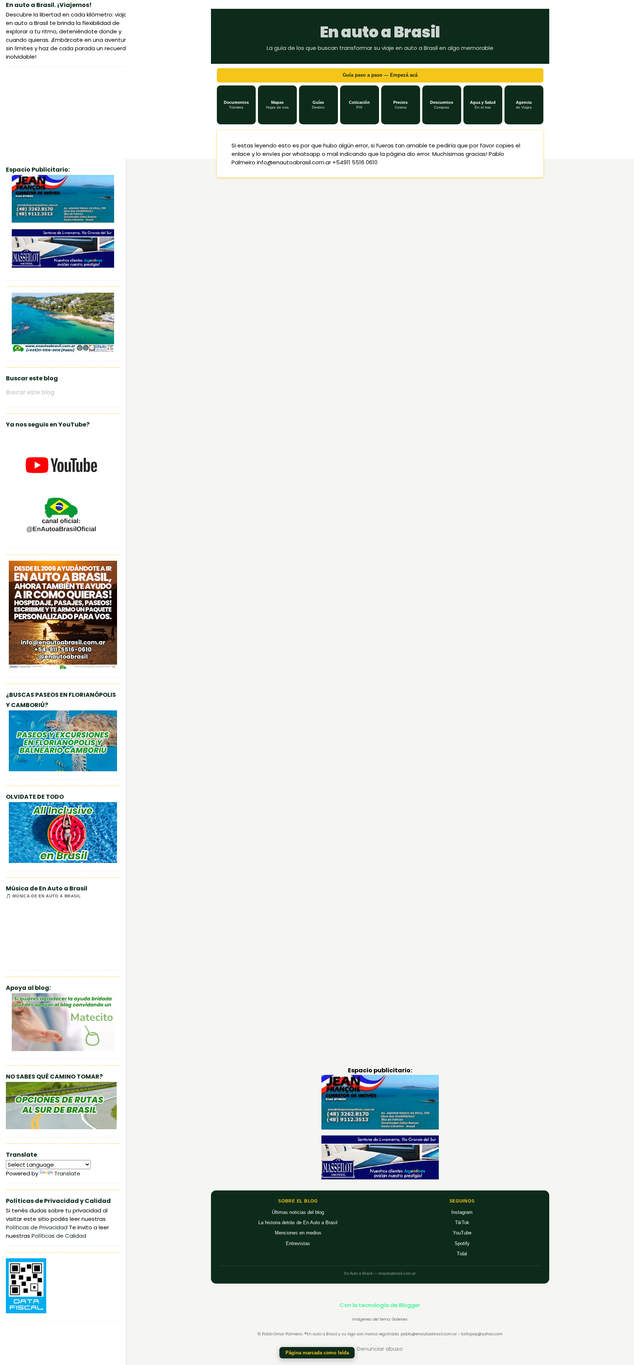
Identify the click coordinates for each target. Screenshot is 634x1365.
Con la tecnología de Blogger (380, 1305)
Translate (67, 1173)
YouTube (462, 1233)
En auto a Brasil (380, 32)
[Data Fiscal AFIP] (26, 1311)
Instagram (462, 1212)
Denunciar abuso (380, 1349)
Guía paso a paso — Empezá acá (380, 75)
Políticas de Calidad (59, 1236)
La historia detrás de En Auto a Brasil (298, 1222)
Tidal (462, 1253)
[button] (236, 104)
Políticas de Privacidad (37, 1227)
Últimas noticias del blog (298, 1212)
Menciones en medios (298, 1233)
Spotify (462, 1243)
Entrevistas (298, 1243)
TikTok (462, 1222)
